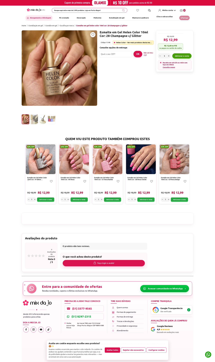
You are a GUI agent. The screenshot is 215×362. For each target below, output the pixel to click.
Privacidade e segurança (124, 325)
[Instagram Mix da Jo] (33, 329)
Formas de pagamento (124, 312)
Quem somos (120, 307)
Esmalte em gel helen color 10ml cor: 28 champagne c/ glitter (101, 26)
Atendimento (120, 330)
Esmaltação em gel (116, 18)
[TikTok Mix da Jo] (48, 329)
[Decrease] (160, 56)
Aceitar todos (112, 350)
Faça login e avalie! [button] (105, 263)
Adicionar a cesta (182, 56)
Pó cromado (64, 18)
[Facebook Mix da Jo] (26, 329)
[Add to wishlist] (92, 34)
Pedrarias (97, 18)
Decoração (81, 18)
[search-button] (123, 10)
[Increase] (169, 56)
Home (24, 26)
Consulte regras (169, 67)
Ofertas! (184, 18)
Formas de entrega (122, 316)
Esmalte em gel (51, 26)
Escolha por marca (67, 26)
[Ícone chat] (149, 10)
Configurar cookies (156, 350)
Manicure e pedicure (140, 18)
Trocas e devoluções (123, 321)
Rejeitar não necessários (133, 350)
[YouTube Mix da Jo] (41, 329)
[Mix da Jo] (37, 303)
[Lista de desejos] (137, 10)
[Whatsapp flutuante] (208, 354)
